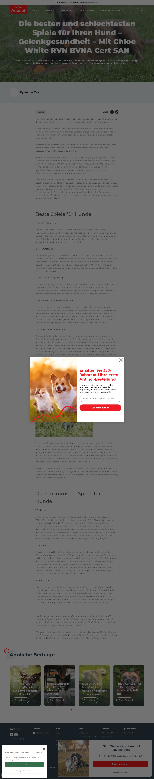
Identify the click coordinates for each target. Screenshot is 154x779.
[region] (24, 761)
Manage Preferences (25, 771)
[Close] (44, 749)
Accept (24, 765)
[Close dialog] (121, 360)
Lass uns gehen (100, 407)
